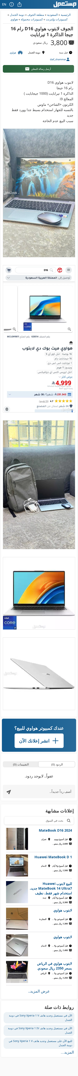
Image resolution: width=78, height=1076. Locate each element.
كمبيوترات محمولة (32, 19)
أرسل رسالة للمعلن (41, 69)
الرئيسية (66, 15)
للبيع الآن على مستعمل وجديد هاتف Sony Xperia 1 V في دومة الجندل (40, 1043)
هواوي (14, 19)
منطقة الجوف (35, 15)
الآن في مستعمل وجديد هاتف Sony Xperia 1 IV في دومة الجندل (40, 1030)
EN (4, 4)
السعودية (52, 15)
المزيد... (67, 1052)
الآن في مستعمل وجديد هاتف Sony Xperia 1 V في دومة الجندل (40, 1017)
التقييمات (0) (21, 764)
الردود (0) (57, 764)
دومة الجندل (17, 15)
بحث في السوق (54, 820)
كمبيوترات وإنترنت (57, 19)
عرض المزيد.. (39, 991)
